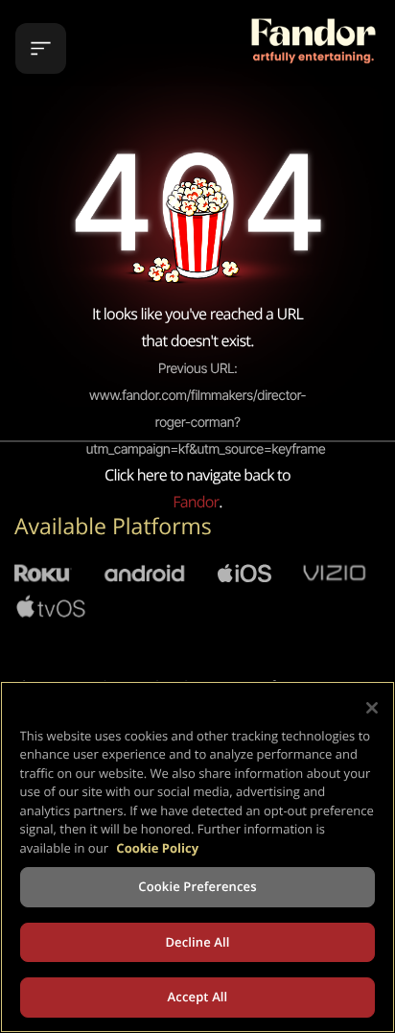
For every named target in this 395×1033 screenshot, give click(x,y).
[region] (197, 857)
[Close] (372, 708)
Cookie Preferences (197, 886)
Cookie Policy (157, 848)
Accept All (198, 996)
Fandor (196, 501)
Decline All (197, 942)
